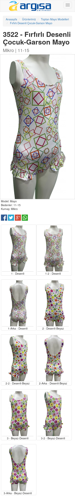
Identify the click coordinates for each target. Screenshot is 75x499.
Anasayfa (11, 19)
